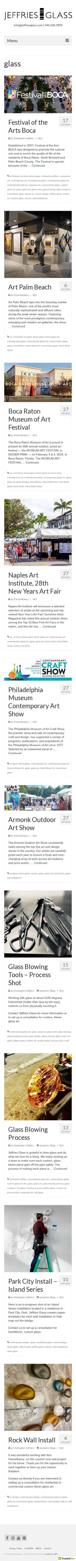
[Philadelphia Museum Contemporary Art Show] (38, 669)
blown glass (34, 176)
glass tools (61, 1036)
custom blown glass (51, 185)
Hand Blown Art (33, 346)
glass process (48, 1036)
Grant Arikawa (21, 295)
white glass (12, 1351)
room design (53, 1501)
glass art (26, 189)
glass (18, 189)
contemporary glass (37, 180)
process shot (57, 1041)
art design (14, 1497)
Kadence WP (51, 1554)
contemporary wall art (17, 185)
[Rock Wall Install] (38, 1397)
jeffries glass (55, 194)
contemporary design (19, 1342)
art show (24, 176)
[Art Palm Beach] (38, 244)
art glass (28, 337)
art (11, 337)
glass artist (37, 189)
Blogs (53, 991)
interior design (42, 194)
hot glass (21, 1188)
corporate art (34, 185)
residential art (26, 1192)
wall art (28, 198)
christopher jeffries (49, 176)
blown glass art (52, 337)
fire (25, 1184)
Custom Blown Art (15, 768)
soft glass (38, 1192)
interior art (29, 194)
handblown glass (44, 1342)
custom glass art (14, 1184)
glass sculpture (64, 189)
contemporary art (19, 180)
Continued (38, 165)
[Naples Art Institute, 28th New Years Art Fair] (38, 532)
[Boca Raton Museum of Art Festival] (38, 382)
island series (25, 1347)
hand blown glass (15, 194)
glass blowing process (17, 1036)
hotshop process (34, 1188)
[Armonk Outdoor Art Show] (38, 797)
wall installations (39, 198)
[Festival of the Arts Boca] (38, 94)
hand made (18, 486)
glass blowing (49, 189)
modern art (31, 1041)
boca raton (56, 473)
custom (34, 873)
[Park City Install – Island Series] (38, 1238)
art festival (14, 176)
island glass (12, 1347)
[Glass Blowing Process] (38, 1086)
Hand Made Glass (33, 486)
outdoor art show (22, 646)
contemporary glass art (58, 180)
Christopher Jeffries (23, 138)
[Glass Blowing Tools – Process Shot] (38, 923)
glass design (35, 1036)
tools (66, 1041)
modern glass (17, 198)
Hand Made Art (14, 878)
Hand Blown (19, 346)
